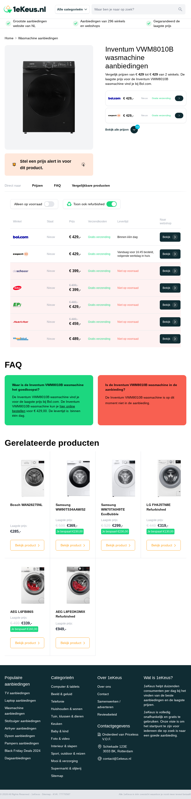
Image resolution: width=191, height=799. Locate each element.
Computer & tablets (65, 686)
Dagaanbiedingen (18, 758)
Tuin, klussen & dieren (67, 716)
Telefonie (57, 701)
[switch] (49, 204)
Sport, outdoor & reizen (68, 753)
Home (9, 38)
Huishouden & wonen (66, 709)
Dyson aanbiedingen (20, 736)
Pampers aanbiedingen (22, 743)
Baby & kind (59, 731)
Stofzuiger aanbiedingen (23, 721)
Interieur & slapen (64, 746)
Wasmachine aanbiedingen (38, 38)
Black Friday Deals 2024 (23, 751)
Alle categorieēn (70, 9)
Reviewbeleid (107, 714)
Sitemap (57, 776)
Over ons (104, 686)
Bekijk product (26, 545)
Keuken (56, 724)
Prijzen (37, 185)
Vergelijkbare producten (91, 185)
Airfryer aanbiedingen (20, 728)
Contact (103, 694)
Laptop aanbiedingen (20, 700)
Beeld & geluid (61, 694)
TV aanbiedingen (17, 693)
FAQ (57, 185)
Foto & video (60, 738)
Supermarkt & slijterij (66, 768)
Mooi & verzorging (64, 761)
